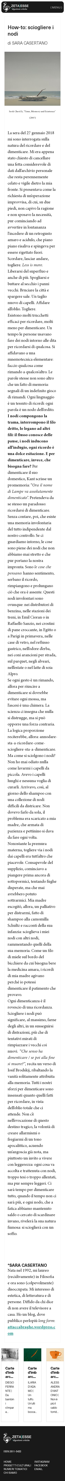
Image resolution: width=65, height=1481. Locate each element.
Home (8, 1462)
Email (38, 1469)
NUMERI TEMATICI (15, 1469)
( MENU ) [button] (56, 7)
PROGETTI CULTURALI (17, 1465)
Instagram (41, 1462)
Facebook (41, 1465)
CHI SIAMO (10, 1473)
